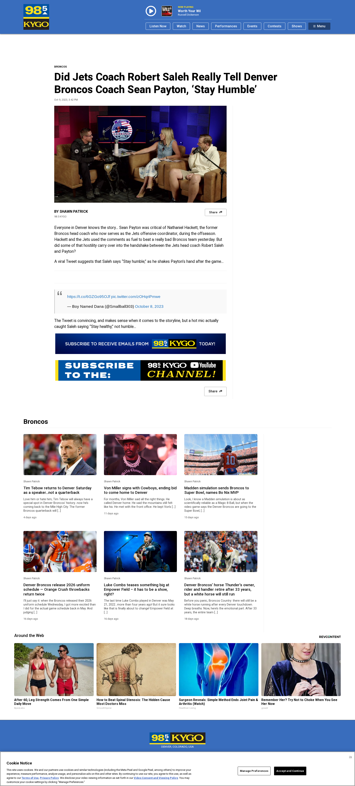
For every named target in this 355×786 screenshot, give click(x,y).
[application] (140, 154)
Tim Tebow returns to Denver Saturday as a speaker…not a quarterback (57, 490)
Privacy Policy (49, 777)
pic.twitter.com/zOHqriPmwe (135, 296)
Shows (297, 26)
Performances (226, 26)
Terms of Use (30, 777)
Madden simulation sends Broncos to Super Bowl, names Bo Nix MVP (216, 490)
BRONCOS (60, 66)
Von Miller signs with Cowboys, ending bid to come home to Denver (140, 490)
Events (252, 26)
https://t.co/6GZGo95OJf (88, 296)
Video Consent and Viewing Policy (156, 777)
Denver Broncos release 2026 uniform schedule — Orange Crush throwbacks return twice (56, 589)
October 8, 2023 (149, 306)
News (200, 26)
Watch (181, 26)
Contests (274, 26)
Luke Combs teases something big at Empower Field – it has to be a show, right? (136, 589)
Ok (350, 757)
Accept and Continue (290, 770)
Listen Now (158, 26)
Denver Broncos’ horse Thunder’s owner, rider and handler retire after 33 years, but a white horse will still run (219, 589)
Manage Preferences (254, 770)
